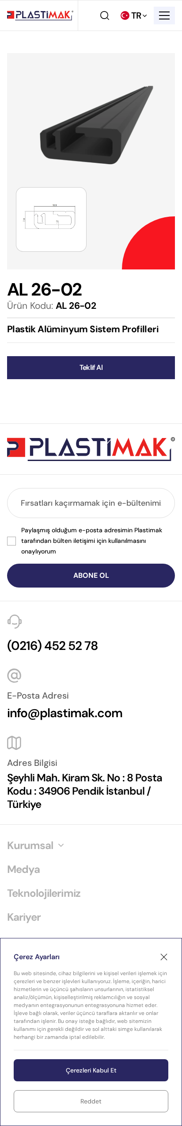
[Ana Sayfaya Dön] (40, 15)
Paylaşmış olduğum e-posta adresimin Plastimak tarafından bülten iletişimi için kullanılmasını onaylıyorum (91, 540)
